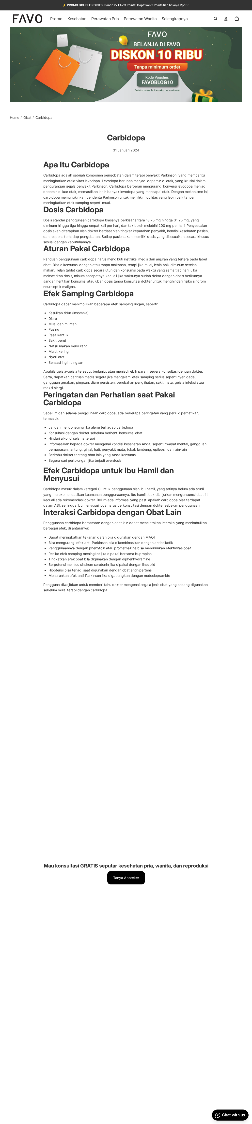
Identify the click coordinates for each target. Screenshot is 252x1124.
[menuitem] (174, 18)
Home (14, 117)
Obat (27, 117)
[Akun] (225, 18)
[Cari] (215, 18)
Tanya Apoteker (126, 878)
